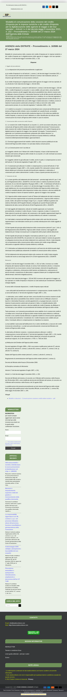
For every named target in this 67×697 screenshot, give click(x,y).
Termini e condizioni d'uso (13, 650)
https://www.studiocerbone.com (18, 625)
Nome (7, 429)
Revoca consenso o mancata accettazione (33, 694)
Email (6, 435)
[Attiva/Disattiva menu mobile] (63, 14)
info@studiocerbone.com (17, 9)
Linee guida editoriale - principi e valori (17, 654)
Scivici (7, 657)
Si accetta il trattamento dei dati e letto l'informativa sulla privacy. (13, 443)
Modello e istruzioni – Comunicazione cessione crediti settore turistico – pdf (32, 398)
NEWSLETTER (10, 647)
